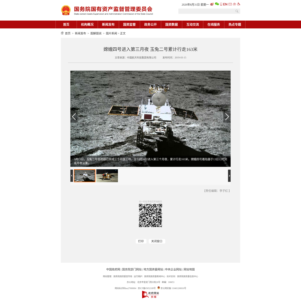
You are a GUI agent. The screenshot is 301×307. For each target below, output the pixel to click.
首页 (66, 24)
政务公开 (150, 24)
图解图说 (96, 33)
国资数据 (171, 24)
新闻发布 (108, 24)
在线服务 (213, 24)
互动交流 (192, 24)
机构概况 (87, 24)
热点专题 (235, 24)
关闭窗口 (156, 241)
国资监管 (129, 24)
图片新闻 (111, 33)
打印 (141, 241)
